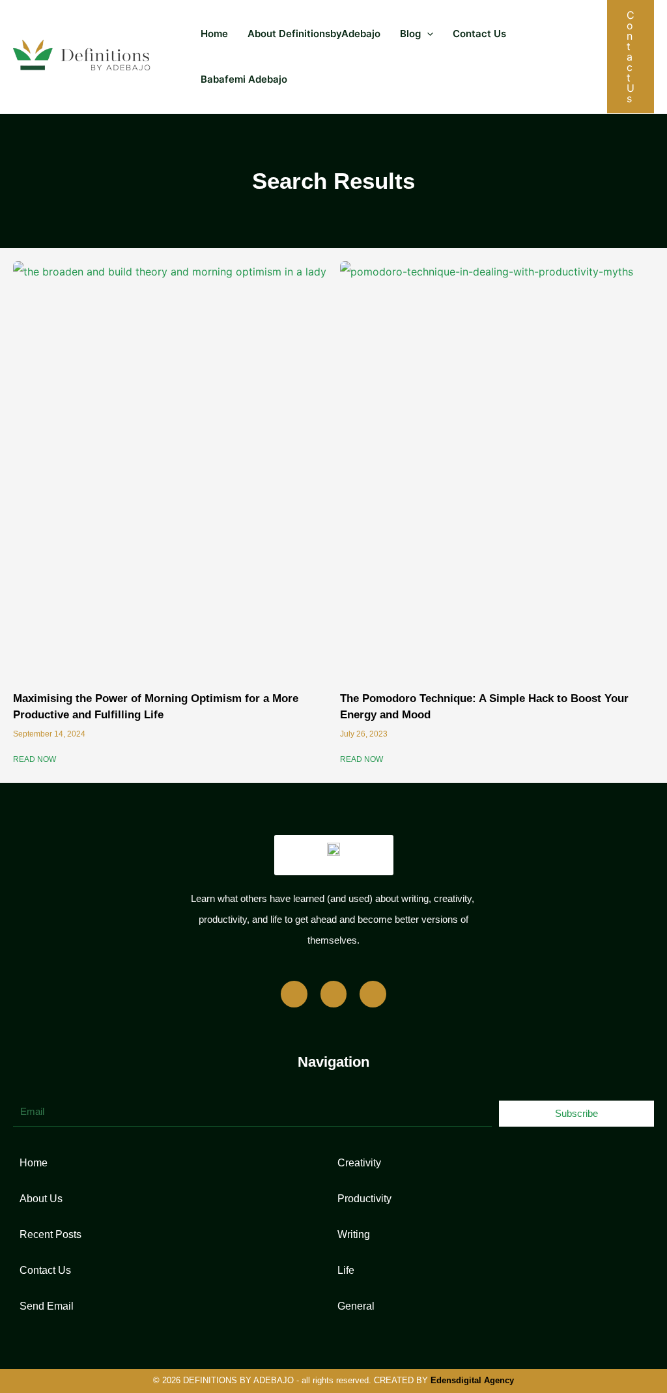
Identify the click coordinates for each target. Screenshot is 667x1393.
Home (214, 33)
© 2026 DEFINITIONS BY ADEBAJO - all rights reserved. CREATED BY (333, 1380)
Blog (410, 33)
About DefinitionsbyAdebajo (314, 33)
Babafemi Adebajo (244, 79)
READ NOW (34, 759)
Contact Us (479, 33)
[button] (427, 34)
